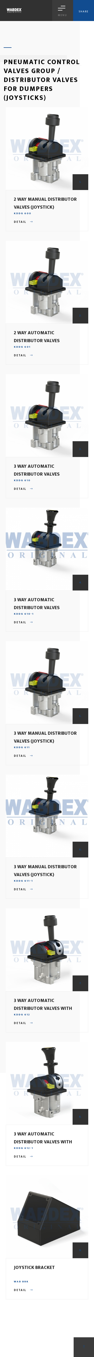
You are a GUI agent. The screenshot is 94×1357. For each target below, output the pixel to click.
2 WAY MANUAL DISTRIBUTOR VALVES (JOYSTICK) (45, 203)
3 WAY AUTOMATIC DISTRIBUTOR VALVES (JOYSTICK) (37, 474)
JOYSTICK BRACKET (34, 1268)
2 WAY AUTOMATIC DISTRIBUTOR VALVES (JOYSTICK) (37, 341)
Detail (20, 222)
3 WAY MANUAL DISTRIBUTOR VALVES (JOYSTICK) (45, 737)
